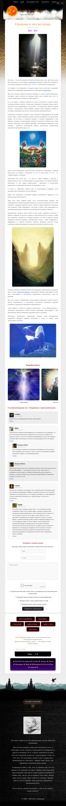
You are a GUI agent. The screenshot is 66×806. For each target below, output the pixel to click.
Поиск (30, 654)
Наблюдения (36, 664)
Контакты (33, 629)
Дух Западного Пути (33, 1)
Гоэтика (35, 661)
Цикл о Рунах (32, 624)
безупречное (32, 82)
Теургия (33, 667)
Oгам (17, 661)
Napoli (20, 504)
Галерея (54, 1)
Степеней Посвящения (23, 292)
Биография (42, 619)
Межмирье (19, 664)
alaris (16, 428)
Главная (15, 1)
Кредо (22, 1)
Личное (43, 661)
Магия (51, 661)
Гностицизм (25, 661)
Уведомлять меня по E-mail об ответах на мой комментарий (33, 597)
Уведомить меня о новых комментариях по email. (34, 600)
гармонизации (47, 90)
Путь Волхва (45, 1)
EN (62, 3)
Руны (51, 664)
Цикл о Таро (48, 624)
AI (37, 654)
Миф (29, 30)
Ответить (11, 421)
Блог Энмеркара (31, 10)
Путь (35, 30)
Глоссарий (17, 624)
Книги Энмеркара (25, 619)
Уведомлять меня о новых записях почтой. (33, 604)
